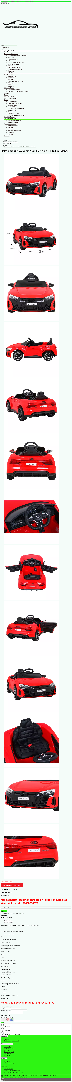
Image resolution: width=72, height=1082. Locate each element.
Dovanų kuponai (9, 1052)
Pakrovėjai (11, 83)
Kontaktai (30, 1)
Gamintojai (7, 1050)
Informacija (4, 1036)
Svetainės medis (8, 1053)
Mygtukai (10, 79)
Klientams (3, 1058)
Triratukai (10, 134)
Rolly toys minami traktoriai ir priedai (18, 91)
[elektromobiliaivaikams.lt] (20, 44)
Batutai (6, 95)
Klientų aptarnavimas (6, 1044)
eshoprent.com (24, 1077)
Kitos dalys (11, 78)
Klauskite (21, 913)
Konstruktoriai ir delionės (15, 103)
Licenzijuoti (11, 72)
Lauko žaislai (11, 107)
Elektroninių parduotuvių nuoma (10, 1077)
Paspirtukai (11, 132)
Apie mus (6, 136)
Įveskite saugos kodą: (7, 1017)
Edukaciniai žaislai (13, 102)
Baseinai (6, 93)
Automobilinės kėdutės (14, 120)
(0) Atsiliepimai (8, 922)
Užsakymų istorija (9, 1063)
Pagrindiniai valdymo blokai (15, 81)
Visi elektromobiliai (13, 59)
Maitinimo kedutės (13, 122)
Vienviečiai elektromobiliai (15, 69)
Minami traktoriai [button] (9, 88)
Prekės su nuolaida (9, 1048)
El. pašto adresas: (6, 1010)
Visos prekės (7, 1047)
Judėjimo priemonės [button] (10, 124)
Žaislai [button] (6, 100)
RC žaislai (10, 112)
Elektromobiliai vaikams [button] (11, 54)
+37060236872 (5, 1)
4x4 (9, 61)
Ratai (9, 84)
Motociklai (11, 57)
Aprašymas (7, 920)
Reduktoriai (11, 86)
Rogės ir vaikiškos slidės (11, 96)
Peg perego (11, 71)
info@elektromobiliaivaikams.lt (18, 1)
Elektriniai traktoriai (13, 64)
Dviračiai (10, 127)
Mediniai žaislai (12, 110)
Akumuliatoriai (12, 76)
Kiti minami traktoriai (14, 90)
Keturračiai (11, 66)
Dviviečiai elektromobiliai (15, 67)
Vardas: (3, 1008)
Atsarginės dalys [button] (8, 74)
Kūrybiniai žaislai (12, 105)
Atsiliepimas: (4, 1014)
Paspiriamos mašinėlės (14, 131)
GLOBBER (11, 129)
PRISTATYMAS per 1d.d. (11, 98)
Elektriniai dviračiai (9, 117)
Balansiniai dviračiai (13, 125)
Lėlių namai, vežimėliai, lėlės (16, 108)
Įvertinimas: (4, 1015)
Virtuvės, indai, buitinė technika (16, 115)
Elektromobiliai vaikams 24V (16, 62)
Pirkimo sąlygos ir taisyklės (12, 1034)
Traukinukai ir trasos (13, 113)
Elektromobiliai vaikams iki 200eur (17, 55)
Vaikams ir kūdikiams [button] (10, 118)
